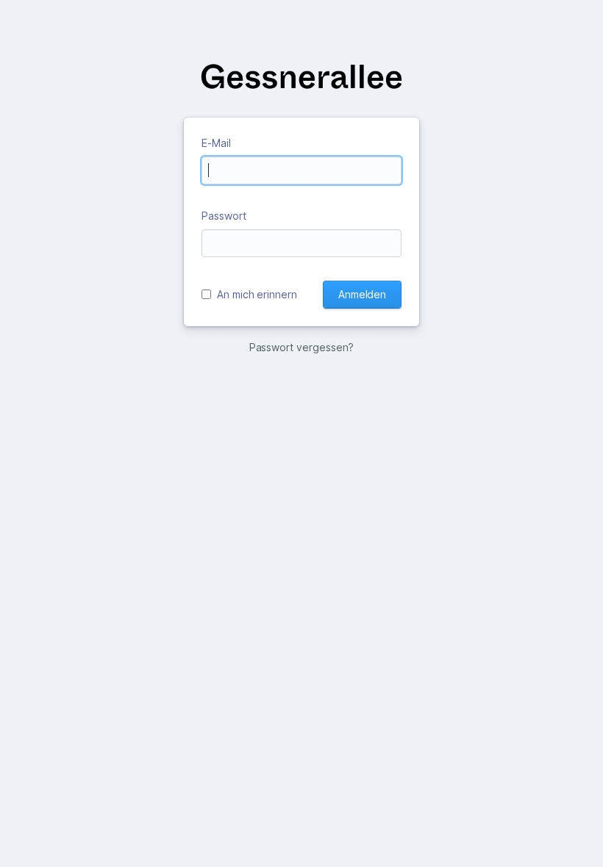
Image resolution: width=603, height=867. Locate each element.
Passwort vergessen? (301, 347)
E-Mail (216, 143)
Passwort (223, 215)
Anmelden (362, 294)
